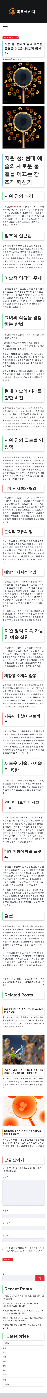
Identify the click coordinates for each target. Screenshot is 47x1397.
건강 (4, 1347)
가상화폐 (6, 1343)
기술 (4, 1357)
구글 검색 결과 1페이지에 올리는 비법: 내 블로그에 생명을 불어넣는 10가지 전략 (23, 1071)
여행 (4, 1379)
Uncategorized (11, 38)
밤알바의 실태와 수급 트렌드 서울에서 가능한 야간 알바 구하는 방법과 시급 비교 (22, 1304)
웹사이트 (7, 1235)
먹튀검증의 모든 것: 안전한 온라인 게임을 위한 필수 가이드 (22, 1132)
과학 (4, 1352)
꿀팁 (4, 1361)
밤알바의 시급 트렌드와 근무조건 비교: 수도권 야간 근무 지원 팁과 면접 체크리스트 (23, 1319)
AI (3, 1388)
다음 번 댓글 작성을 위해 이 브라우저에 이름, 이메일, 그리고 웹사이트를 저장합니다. (25, 1249)
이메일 (6, 1223)
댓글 (5, 1176)
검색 (5, 1273)
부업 (4, 1370)
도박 (4, 1366)
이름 (5, 1210)
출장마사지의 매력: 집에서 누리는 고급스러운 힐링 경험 (23, 1010)
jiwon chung (15, 206)
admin (7, 59)
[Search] (42, 26)
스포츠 (5, 1375)
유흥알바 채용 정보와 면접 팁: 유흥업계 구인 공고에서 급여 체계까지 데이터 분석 (23, 1312)
